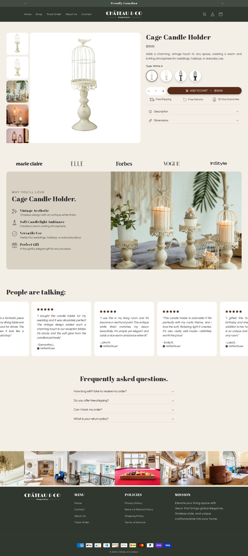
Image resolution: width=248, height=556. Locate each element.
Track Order (81, 522)
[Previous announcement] (25, 3)
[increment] (163, 91)
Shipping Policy (134, 516)
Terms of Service (135, 522)
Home (78, 503)
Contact (79, 509)
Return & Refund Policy (139, 509)
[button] (205, 14)
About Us (80, 516)
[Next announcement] (223, 3)
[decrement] (148, 91)
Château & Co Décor (128, 552)
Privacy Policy (133, 503)
